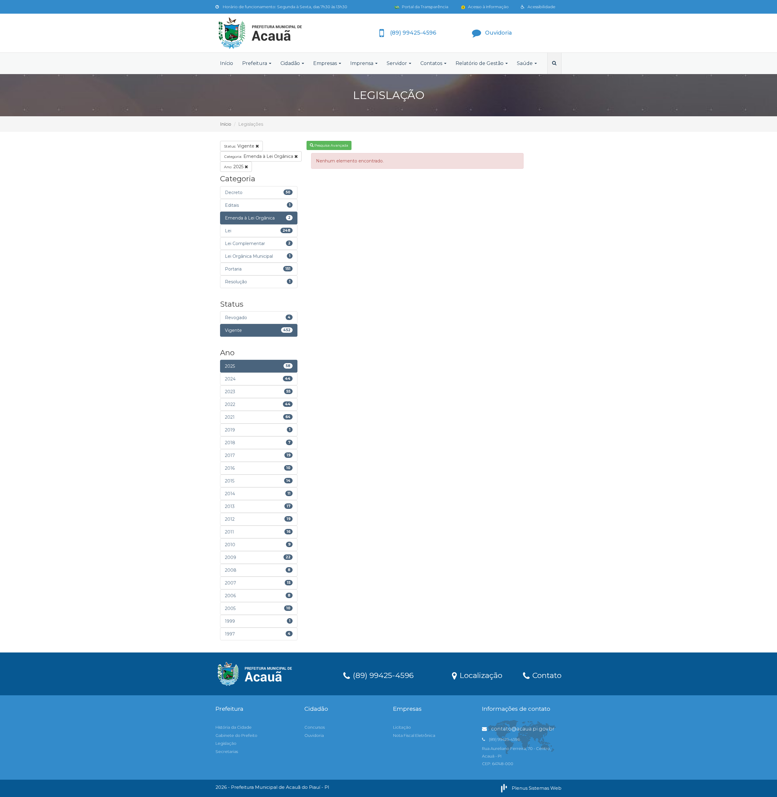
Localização (479, 675)
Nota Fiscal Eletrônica (414, 735)
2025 (234, 166)
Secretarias (226, 751)
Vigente (240, 146)
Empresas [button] (325, 63)
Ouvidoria (314, 735)
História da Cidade (233, 727)
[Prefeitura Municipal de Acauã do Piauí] (270, 33)
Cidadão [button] (290, 63)
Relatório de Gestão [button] (480, 63)
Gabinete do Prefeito (236, 735)
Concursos (314, 727)
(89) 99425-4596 (382, 675)
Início (226, 63)
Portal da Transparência (424, 6)
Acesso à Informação (488, 6)
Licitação (402, 727)
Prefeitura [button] (255, 63)
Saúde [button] (525, 63)
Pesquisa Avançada (331, 145)
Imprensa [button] (362, 63)
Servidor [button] (397, 63)
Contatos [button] (431, 63)
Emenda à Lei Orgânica (259, 156)
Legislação (225, 743)
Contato (546, 675)
